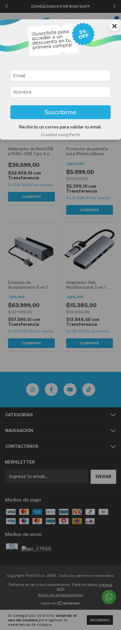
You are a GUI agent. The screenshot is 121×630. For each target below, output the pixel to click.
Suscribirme (60, 112)
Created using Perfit (60, 134)
